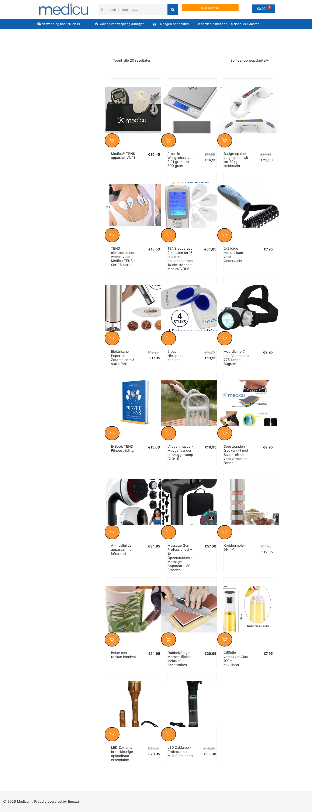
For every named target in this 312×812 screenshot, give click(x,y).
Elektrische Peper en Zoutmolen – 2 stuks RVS (122, 357)
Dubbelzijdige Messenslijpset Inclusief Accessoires (179, 659)
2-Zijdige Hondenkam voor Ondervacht (233, 254)
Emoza (73, 801)
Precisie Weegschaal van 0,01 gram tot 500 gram (180, 159)
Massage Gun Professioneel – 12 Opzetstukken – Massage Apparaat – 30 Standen (180, 557)
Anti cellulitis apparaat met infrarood (122, 549)
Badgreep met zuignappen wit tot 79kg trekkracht (236, 159)
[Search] (172, 9)
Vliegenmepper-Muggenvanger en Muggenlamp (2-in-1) (180, 452)
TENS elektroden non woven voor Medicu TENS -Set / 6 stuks (123, 256)
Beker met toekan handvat (123, 655)
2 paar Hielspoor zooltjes (175, 355)
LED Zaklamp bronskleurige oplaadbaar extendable (122, 753)
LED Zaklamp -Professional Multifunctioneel (180, 751)
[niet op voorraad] (168, 140)
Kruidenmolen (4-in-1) (235, 547)
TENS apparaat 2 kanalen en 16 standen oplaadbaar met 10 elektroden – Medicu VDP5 (180, 258)
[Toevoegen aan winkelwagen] (112, 140)
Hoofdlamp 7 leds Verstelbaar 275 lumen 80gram (237, 357)
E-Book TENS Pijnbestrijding (122, 448)
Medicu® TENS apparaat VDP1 (123, 155)
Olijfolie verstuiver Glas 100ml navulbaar (236, 659)
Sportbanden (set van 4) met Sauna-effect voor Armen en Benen (236, 454)
